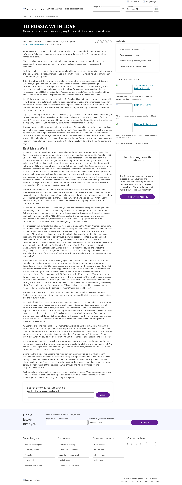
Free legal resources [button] (74, 8)
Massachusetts (39, 17)
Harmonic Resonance (145, 124)
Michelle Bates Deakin (36, 44)
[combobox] (107, 9)
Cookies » (155, 481)
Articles (31, 17)
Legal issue (98, 7)
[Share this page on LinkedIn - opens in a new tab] (110, 42)
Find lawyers (144, 422)
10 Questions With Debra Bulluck (144, 87)
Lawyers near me (54, 8)
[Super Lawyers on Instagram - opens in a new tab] (138, 444)
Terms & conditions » (129, 481)
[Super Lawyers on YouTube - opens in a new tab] (148, 444)
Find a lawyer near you (137, 196)
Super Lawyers (31, 438)
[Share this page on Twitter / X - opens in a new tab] (104, 42)
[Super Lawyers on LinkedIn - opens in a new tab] (157, 444)
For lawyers (64, 438)
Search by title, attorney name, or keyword (43, 391)
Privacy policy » (145, 481)
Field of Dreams (142, 104)
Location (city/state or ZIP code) (101, 419)
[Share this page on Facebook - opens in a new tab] (99, 42)
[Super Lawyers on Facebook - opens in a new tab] (129, 444)
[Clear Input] (118, 9)
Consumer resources (104, 438)
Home (25, 17)
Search (103, 394)
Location (130, 7)
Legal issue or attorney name (57, 419)
